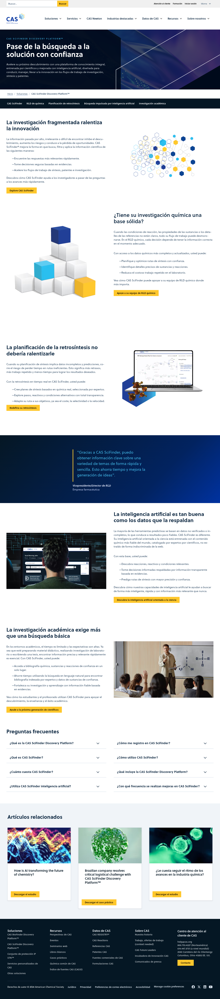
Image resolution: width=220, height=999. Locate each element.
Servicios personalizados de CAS (22, 965)
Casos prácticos (58, 957)
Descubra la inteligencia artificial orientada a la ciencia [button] (146, 600)
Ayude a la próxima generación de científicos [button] (34, 709)
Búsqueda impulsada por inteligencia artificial (109, 103)
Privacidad (85, 987)
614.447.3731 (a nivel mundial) (193, 948)
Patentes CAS (99, 952)
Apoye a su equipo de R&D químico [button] (136, 293)
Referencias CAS (101, 946)
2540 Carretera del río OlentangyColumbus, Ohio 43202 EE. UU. (194, 953)
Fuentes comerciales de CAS (107, 957)
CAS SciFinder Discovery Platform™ (20, 946)
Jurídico (72, 987)
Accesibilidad (143, 987)
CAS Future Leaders (145, 950)
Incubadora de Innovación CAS (151, 955)
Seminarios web (58, 946)
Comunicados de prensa (148, 961)
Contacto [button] (186, 962)
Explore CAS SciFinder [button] (21, 190)
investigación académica (152, 103)
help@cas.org (184, 941)
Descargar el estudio (25, 894)
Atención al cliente (162, 3)
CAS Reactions (100, 940)
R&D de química (35, 103)
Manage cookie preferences (169, 986)
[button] (207, 4)
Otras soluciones (16, 973)
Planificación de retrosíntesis (64, 103)
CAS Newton (94, 18)
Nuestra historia (143, 934)
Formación (177, 3)
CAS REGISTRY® (100, 934)
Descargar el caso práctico (99, 902)
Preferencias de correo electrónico (113, 987)
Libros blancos (58, 952)
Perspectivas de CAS (61, 934)
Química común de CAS (63, 963)
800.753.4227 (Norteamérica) (192, 945)
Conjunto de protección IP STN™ (21, 955)
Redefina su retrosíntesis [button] (23, 408)
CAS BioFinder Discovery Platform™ (20, 936)
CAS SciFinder (14, 103)
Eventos (54, 940)
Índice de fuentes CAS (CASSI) (66, 969)
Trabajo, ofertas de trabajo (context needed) (149, 942)
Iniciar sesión (190, 3)
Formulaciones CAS (102, 963)
